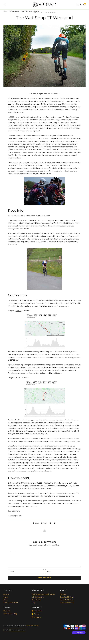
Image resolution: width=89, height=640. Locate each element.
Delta (5, 600)
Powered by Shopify (33, 625)
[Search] (77, 4)
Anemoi (6, 594)
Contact (63, 594)
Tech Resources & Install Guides (43, 594)
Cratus (5, 597)
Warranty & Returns (67, 600)
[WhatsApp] (51, 523)
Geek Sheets (36, 600)
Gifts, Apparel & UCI (10, 603)
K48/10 (18, 311)
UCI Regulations (38, 597)
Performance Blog (14, 11)
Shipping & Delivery (67, 597)
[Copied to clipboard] (55, 523)
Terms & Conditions (67, 603)
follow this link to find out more (55, 306)
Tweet (45, 523)
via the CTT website (22, 483)
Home (5, 11)
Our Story (6, 611)
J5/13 (18, 378)
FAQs (34, 603)
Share (37, 523)
